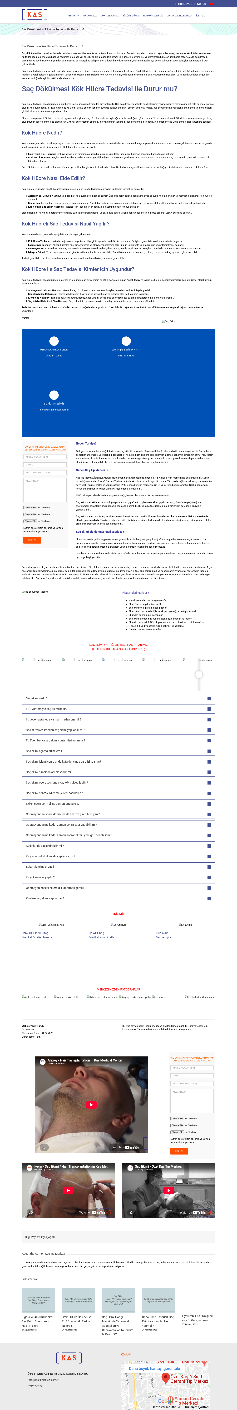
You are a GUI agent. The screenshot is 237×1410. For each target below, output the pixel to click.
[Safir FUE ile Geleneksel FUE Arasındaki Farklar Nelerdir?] (78, 1289)
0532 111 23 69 (54, 355)
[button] (210, 15)
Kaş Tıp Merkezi (55, 1253)
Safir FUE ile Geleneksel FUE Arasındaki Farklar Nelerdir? (77, 1321)
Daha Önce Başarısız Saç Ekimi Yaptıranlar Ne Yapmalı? (158, 1321)
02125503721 (36, 1386)
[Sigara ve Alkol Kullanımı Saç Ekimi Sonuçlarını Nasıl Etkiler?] (38, 1289)
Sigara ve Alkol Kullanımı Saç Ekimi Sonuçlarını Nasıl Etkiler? (37, 1321)
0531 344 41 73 (126, 355)
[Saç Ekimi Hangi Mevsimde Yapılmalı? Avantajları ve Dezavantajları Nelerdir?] (118, 1289)
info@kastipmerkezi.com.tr (54, 409)
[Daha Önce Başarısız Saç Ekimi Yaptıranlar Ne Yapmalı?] (158, 1289)
